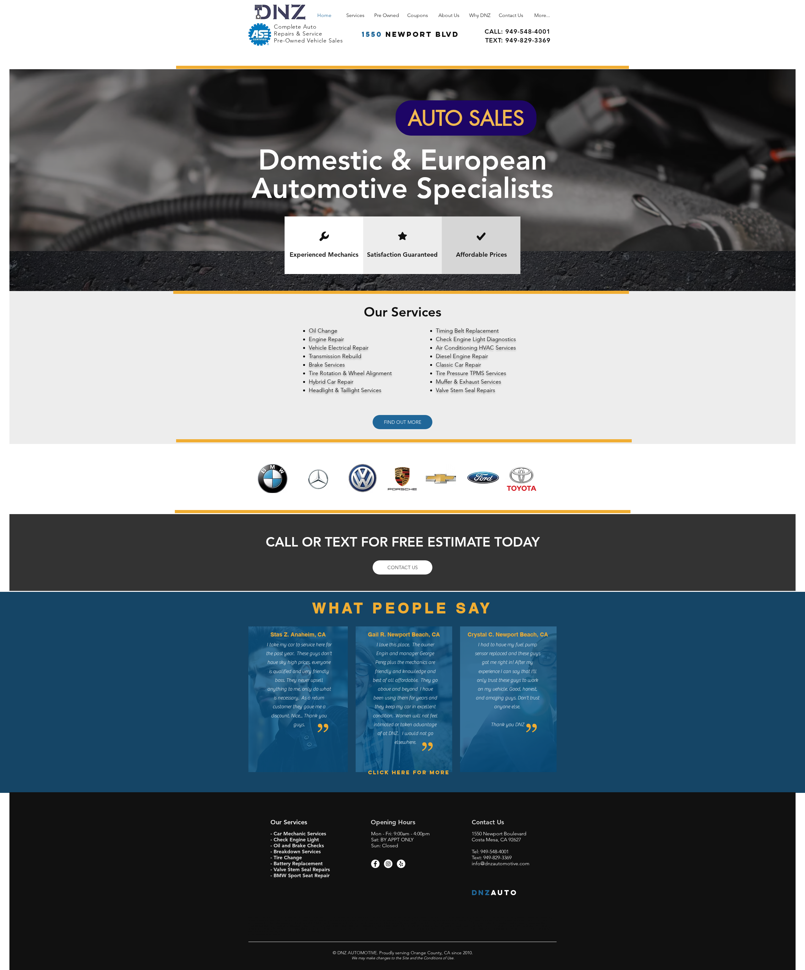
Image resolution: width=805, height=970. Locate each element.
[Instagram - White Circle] (388, 864)
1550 (372, 34)
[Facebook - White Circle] (375, 864)
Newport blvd (422, 34)
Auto (504, 892)
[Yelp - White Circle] (401, 864)
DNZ (481, 892)
